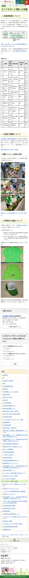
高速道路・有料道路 (8, 380)
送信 (15, 364)
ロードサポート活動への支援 (10, 481)
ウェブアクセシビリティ (7, 546)
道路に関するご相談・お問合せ (11, 411)
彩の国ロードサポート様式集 (10, 475)
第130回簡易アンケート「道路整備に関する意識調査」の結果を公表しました (15, 435)
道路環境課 (11, 316)
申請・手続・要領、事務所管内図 (11, 414)
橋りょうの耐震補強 (8, 449)
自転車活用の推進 (7, 457)
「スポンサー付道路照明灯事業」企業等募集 (14, 491)
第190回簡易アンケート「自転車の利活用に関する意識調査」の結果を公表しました (15, 466)
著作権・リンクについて (7, 549)
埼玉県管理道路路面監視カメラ (11, 460)
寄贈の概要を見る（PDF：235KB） (10, 149)
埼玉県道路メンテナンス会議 (10, 391)
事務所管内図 (6, 511)
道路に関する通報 (7, 521)
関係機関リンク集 (6, 551)
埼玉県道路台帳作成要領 (9, 505)
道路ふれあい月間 (7, 397)
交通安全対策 (6, 394)
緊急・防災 (26, 3)
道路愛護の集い (7, 529)
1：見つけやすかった (9, 355)
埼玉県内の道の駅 (7, 416)
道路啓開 (5, 389)
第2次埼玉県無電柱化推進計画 (10, 443)
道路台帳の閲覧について (9, 408)
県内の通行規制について (9, 470)
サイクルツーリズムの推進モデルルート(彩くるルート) (15, 517)
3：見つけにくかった (9, 359)
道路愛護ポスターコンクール (10, 463)
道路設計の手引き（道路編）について (12, 446)
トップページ (4, 534)
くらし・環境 (10, 534)
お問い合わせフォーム (15, 326)
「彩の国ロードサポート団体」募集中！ (13, 523)
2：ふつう (6, 349)
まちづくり (17, 534)
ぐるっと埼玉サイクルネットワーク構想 (13, 419)
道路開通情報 (6, 422)
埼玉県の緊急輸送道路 (8, 452)
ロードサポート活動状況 (9, 478)
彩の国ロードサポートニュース (11, 488)
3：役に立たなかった (9, 351)
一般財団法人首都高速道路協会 (9, 138)
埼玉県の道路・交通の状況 (10, 428)
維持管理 (5, 400)
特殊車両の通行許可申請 (9, 508)
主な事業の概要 (7, 402)
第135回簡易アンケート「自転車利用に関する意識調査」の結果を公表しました (15, 440)
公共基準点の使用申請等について (11, 514)
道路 (3, 371)
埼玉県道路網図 (7, 425)
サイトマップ (5, 544)
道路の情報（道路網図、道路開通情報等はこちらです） (15, 431)
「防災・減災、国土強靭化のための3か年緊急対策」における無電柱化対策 (15, 502)
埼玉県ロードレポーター (9, 494)
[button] (18, 2)
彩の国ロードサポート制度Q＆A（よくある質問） (14, 485)
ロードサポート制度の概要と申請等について (14, 473)
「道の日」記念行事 (8, 454)
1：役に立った (7, 348)
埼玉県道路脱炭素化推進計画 (10, 526)
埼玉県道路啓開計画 (8, 386)
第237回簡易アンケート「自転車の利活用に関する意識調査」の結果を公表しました (15, 497)
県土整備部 (5, 316)
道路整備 (5, 375)
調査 (4, 383)
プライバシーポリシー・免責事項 (9, 548)
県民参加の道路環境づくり (10, 405)
